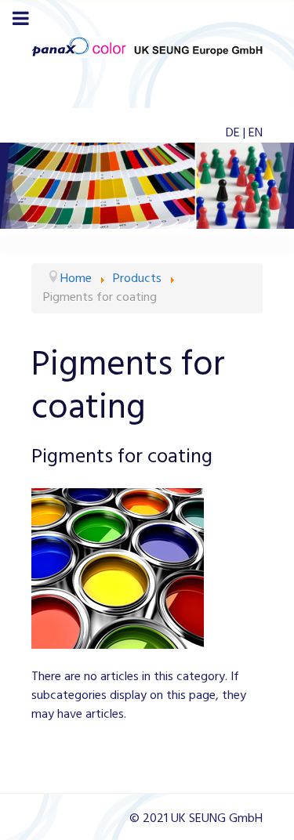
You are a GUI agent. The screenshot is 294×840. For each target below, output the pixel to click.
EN (256, 133)
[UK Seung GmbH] (147, 47)
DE (234, 133)
